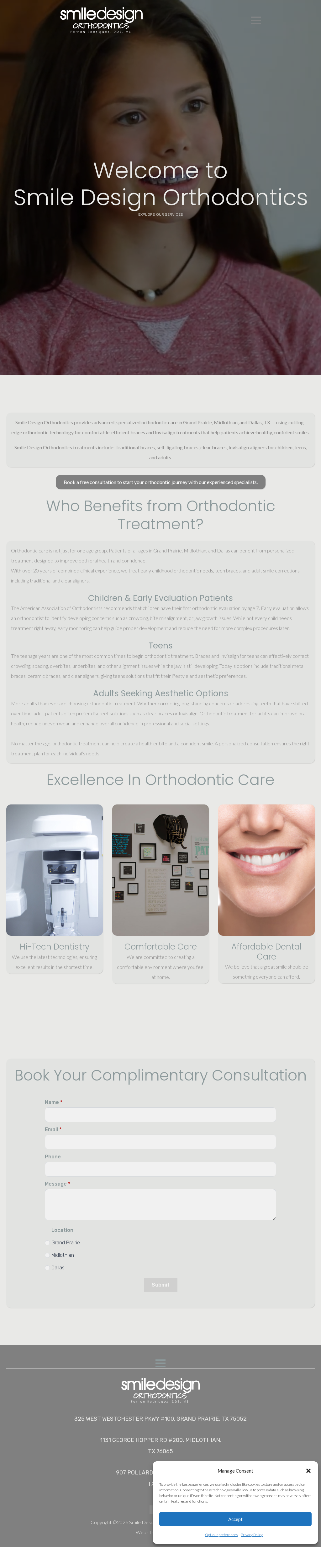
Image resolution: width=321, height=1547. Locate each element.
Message (57, 1184)
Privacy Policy (252, 1534)
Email (53, 1129)
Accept (235, 1519)
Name (53, 1102)
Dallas (58, 1268)
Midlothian (62, 1255)
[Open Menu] (256, 20)
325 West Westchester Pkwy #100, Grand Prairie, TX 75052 (160, 1418)
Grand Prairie (65, 1243)
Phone (53, 1156)
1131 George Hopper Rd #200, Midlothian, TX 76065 (160, 1446)
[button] (308, 1471)
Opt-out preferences (221, 1534)
